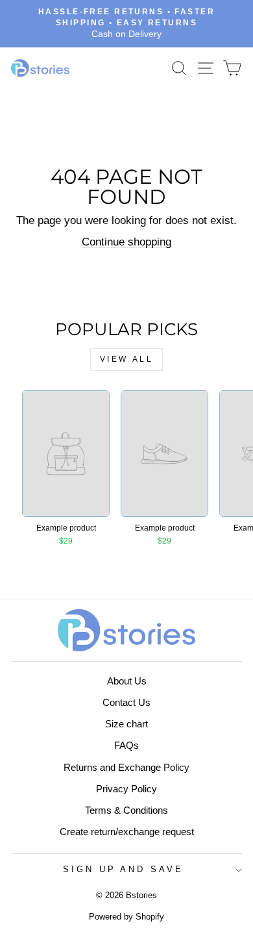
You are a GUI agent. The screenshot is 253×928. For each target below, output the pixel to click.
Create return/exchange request (127, 831)
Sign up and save (123, 869)
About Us (127, 680)
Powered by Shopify (126, 917)
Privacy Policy (126, 788)
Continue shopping (126, 242)
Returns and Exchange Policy (126, 767)
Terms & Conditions (126, 810)
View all (127, 359)
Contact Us (126, 702)
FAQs (126, 745)
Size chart (126, 723)
